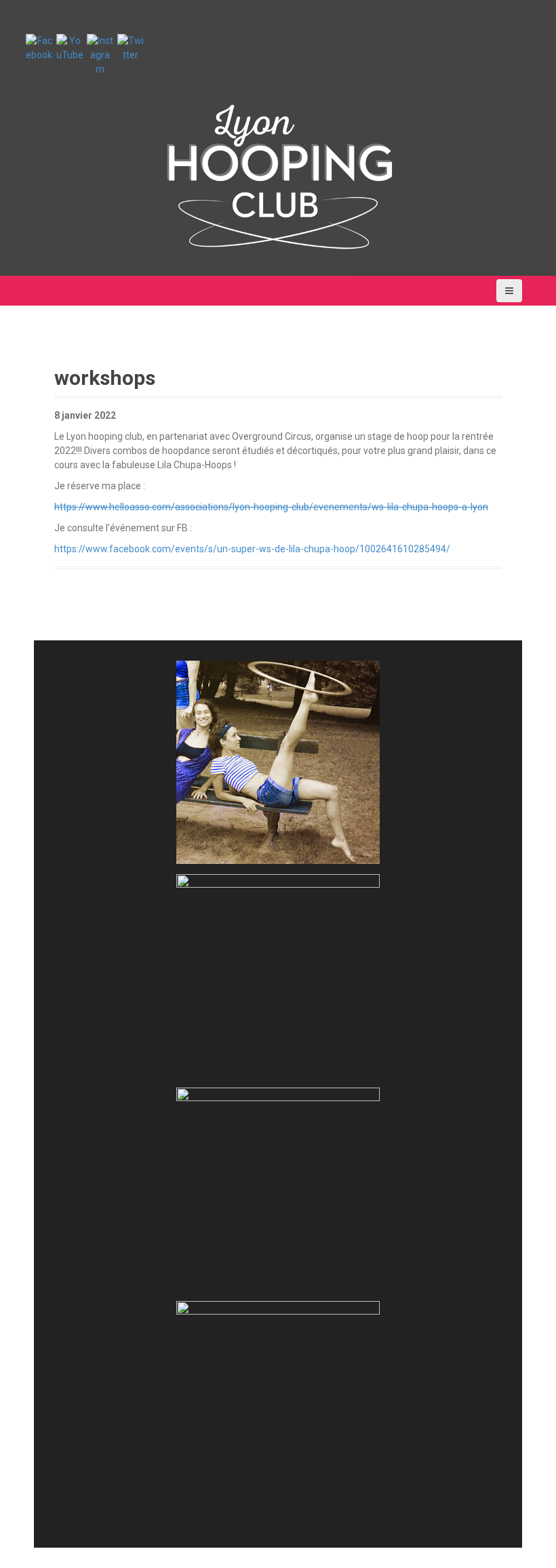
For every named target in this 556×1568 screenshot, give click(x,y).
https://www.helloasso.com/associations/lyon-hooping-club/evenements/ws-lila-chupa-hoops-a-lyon (271, 506)
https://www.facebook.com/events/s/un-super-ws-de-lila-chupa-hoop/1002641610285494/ (252, 548)
